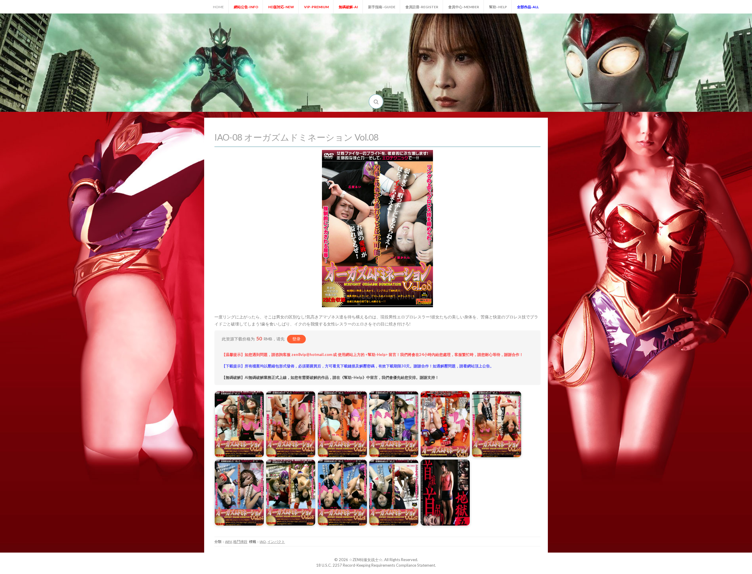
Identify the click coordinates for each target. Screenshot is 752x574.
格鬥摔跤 (240, 541)
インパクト (276, 541)
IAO (263, 541)
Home (218, 7)
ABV (228, 541)
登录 (296, 338)
